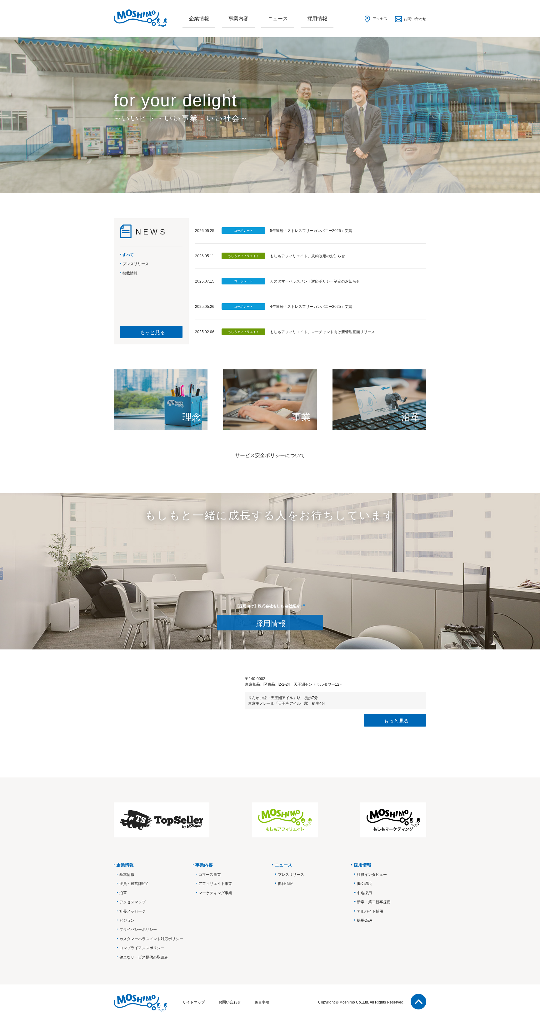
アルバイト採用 (370, 911)
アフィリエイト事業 (215, 883)
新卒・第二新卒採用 (374, 902)
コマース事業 (209, 874)
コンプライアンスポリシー (141, 948)
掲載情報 (285, 883)
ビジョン (126, 920)
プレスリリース (291, 874)
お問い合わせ (415, 19)
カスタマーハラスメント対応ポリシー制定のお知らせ (315, 281)
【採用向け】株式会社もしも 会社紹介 (267, 606)
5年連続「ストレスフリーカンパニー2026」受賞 (311, 231)
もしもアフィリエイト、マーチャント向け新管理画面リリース (322, 332)
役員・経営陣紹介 (134, 883)
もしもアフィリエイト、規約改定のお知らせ (307, 256)
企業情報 (199, 18)
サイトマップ (193, 1002)
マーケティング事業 (215, 893)
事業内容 (238, 18)
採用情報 (317, 18)
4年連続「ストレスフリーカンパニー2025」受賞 (311, 306)
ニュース (278, 18)
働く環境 (364, 883)
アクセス (380, 19)
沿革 (123, 893)
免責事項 (261, 1002)
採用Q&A (364, 920)
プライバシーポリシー (138, 929)
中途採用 (364, 893)
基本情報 (126, 874)
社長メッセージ (132, 911)
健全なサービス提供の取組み (143, 957)
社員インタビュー (372, 874)
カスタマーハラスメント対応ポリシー (151, 939)
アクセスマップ (132, 902)
